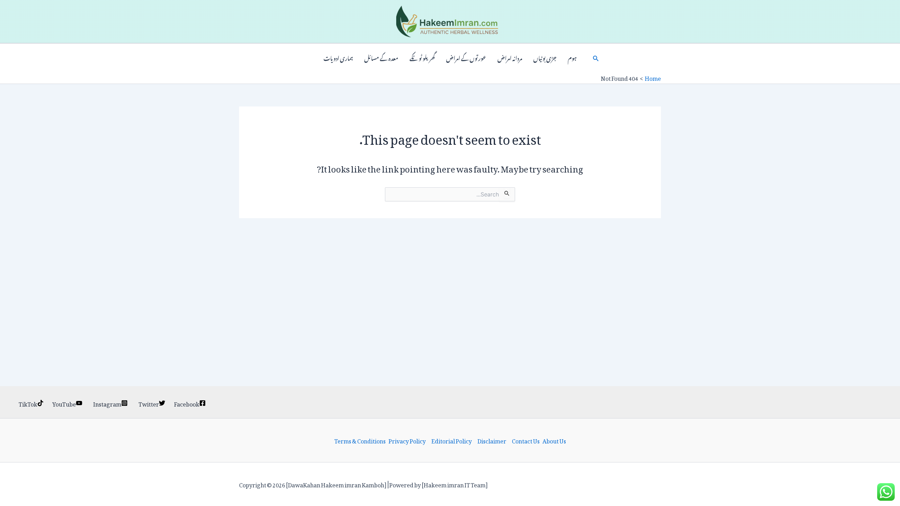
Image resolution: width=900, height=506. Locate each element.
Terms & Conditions (360, 440)
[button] (596, 57)
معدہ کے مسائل (381, 58)
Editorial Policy (451, 440)
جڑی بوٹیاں (545, 58)
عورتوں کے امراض (466, 58)
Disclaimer (491, 440)
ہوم (572, 58)
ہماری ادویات (338, 58)
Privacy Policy (407, 440)
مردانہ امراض (509, 58)
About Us (554, 440)
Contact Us (526, 440)
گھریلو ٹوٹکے (422, 58)
